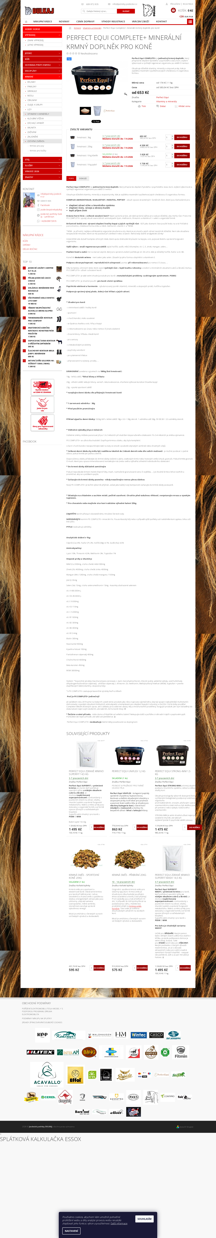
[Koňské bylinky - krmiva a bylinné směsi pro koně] (99, 1111)
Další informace (119, 1223)
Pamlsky (31, 86)
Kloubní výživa (35, 118)
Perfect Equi (162, 97)
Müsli (30, 95)
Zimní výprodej (35, 40)
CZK (182, 16)
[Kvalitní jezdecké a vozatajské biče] (165, 1052)
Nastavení (71, 1231)
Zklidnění (32, 136)
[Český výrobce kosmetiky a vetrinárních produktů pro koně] (151, 1052)
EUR (187, 16)
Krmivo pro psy (37, 145)
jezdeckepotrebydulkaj (51, 209)
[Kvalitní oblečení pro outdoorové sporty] (173, 1035)
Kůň (27, 59)
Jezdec (28, 53)
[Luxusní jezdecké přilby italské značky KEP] (42, 1035)
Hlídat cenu (184, 106)
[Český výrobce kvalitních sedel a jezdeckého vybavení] (68, 1035)
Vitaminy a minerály (38, 114)
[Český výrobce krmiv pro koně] (180, 1052)
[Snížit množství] (172, 138)
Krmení (29, 76)
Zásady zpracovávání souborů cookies (42, 1022)
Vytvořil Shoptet (186, 1127)
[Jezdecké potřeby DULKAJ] (39, 10)
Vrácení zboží (140, 21)
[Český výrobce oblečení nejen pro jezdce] (40, 1052)
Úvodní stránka (26, 21)
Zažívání (31, 132)
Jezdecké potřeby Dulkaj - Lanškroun (51, 215)
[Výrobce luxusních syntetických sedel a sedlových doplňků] (139, 1035)
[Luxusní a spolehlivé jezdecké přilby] (156, 1035)
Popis (71, 178)
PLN (191, 16)
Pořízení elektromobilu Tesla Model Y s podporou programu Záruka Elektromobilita (42, 1011)
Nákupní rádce (42, 21)
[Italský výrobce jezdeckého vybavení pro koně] (47, 1074)
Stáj (27, 159)
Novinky (64, 21)
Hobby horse (32, 29)
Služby (29, 165)
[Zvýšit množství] (172, 136)
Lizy (29, 109)
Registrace (188, 4)
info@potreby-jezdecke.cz (51, 195)
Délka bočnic (30, 249)
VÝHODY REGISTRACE (113, 21)
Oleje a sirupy (34, 104)
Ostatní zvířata (35, 141)
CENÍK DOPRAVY (85, 21)
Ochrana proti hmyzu (38, 65)
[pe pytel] (73, 146)
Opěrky (26, 245)
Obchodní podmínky (36, 1003)
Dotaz (163, 106)
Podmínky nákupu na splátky (37, 1018)
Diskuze (83, 178)
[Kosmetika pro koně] (134, 1052)
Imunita (31, 127)
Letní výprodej (35, 44)
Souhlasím (144, 1219)
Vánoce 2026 (32, 171)
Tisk (144, 106)
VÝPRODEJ (30, 35)
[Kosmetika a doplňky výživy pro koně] (111, 1052)
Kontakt (161, 21)
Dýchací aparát (35, 123)
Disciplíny (30, 70)
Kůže (25, 241)
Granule (32, 91)
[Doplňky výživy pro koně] (92, 1074)
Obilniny (32, 100)
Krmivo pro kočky (38, 150)
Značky (29, 177)
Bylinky (31, 82)
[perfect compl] (73, 137)
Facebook (45, 205)
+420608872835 (48, 221)
